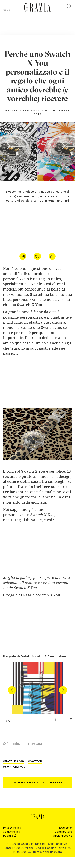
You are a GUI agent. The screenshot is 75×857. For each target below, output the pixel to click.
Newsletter (65, 827)
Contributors (63, 831)
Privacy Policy (12, 827)
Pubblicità (9, 835)
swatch (36, 761)
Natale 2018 (14, 761)
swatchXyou (15, 766)
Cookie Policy (11, 831)
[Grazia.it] (37, 7)
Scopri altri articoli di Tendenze (37, 782)
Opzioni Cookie (62, 835)
